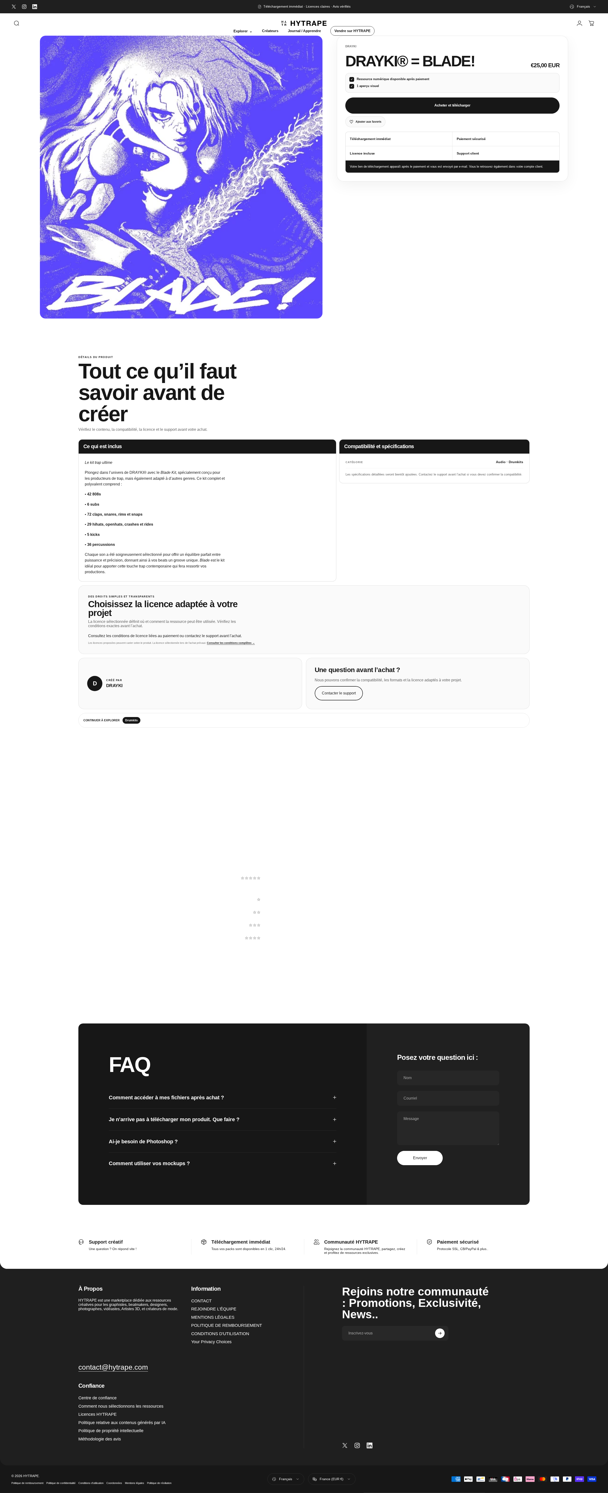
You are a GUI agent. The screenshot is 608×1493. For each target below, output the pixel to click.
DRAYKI (350, 46)
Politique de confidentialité (61, 1482)
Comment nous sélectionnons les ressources (120, 1406)
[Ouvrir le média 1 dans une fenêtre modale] (181, 177)
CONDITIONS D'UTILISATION (220, 1333)
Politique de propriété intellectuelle (110, 1430)
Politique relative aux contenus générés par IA (122, 1422)
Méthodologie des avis (99, 1439)
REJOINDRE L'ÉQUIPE (213, 1309)
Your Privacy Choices (211, 1341)
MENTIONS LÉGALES (212, 1317)
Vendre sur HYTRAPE (352, 31)
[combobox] (583, 6)
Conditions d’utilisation (91, 1482)
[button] (380, 887)
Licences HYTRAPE (97, 1414)
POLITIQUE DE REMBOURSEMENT (226, 1325)
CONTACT (201, 1301)
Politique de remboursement (27, 1482)
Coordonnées (114, 1482)
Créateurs (270, 31)
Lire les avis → (97, 924)
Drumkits (131, 720)
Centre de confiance (97, 1398)
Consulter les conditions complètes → (231, 642)
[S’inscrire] (440, 1333)
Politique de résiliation (159, 1482)
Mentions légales (134, 1482)
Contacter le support (339, 693)
